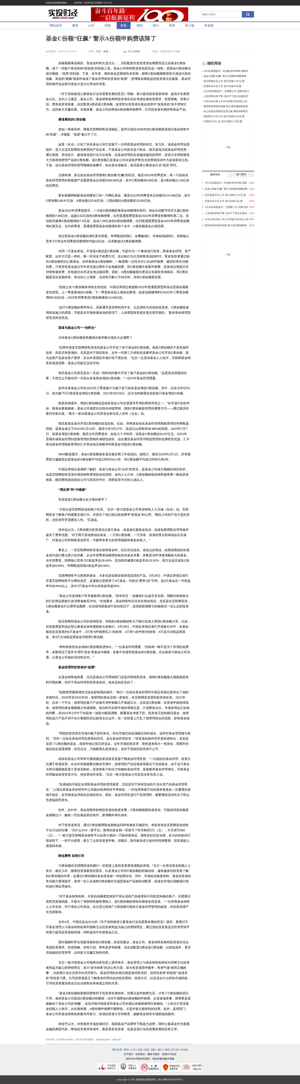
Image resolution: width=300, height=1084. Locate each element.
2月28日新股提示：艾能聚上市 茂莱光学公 (226, 91)
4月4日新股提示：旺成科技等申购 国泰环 (226, 71)
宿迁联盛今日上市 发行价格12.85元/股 (224, 81)
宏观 (107, 25)
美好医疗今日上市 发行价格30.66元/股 (224, 116)
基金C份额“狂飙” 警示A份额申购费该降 (225, 76)
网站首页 (56, 25)
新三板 (189, 25)
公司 (91, 25)
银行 (156, 25)
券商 (172, 25)
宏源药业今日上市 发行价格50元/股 (222, 86)
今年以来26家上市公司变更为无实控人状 (225, 101)
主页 (98, 51)
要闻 (75, 25)
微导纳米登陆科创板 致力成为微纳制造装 (226, 106)
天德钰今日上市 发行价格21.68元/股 (223, 121)
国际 (140, 25)
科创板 (209, 25)
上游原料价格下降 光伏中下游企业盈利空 (226, 96)
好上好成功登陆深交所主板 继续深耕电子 (226, 111)
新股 (123, 25)
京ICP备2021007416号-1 (170, 1079)
